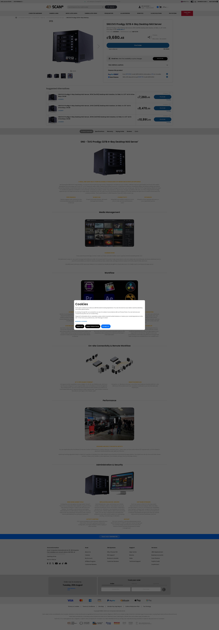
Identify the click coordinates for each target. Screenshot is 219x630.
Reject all (80, 326)
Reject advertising (92, 326)
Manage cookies (81, 321)
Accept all (105, 326)
